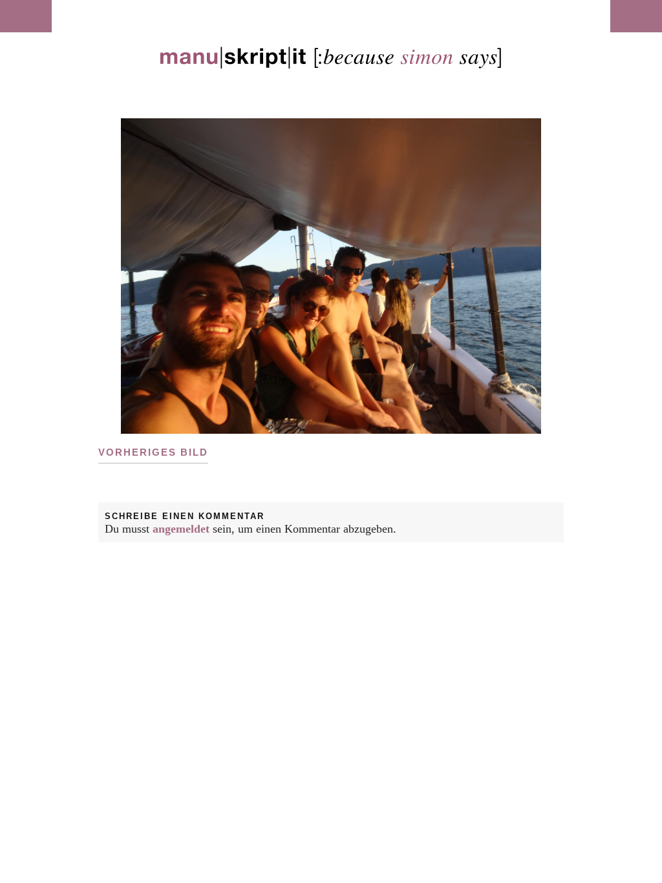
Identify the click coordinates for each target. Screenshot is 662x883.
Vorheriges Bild (153, 452)
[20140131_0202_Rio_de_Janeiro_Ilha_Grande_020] (331, 276)
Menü (26, 16)
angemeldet (181, 528)
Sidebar (636, 16)
